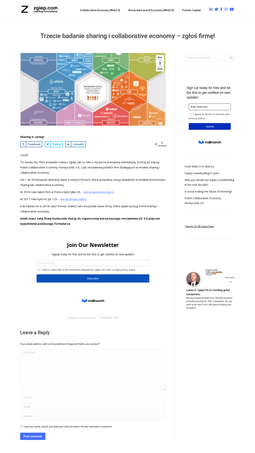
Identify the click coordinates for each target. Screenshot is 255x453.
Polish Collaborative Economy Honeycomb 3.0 (203, 200)
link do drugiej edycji (74, 199)
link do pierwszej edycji (98, 192)
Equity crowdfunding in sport (202, 173)
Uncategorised (87, 317)
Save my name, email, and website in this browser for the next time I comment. (68, 426)
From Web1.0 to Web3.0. (199, 166)
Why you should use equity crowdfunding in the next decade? (209, 182)
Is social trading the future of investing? (208, 191)
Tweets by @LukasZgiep (199, 226)
